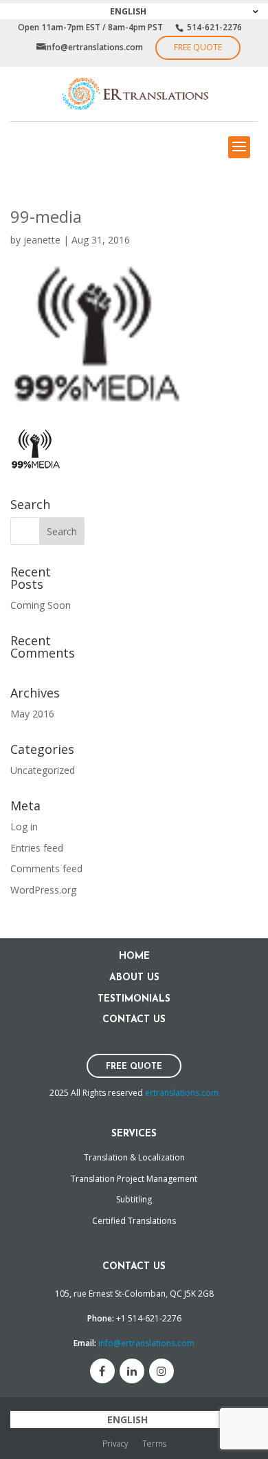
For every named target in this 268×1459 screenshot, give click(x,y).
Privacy (115, 1443)
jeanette (41, 239)
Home (134, 956)
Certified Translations (134, 1220)
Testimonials (134, 999)
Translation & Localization (134, 1157)
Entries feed (36, 847)
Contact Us (134, 1020)
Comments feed (46, 868)
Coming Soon (40, 605)
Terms (154, 1443)
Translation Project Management (134, 1179)
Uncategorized (42, 770)
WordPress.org (43, 889)
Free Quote (198, 47)
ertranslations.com (182, 1093)
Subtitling (134, 1199)
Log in (24, 826)
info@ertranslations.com (146, 1343)
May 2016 (32, 713)
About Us (134, 978)
